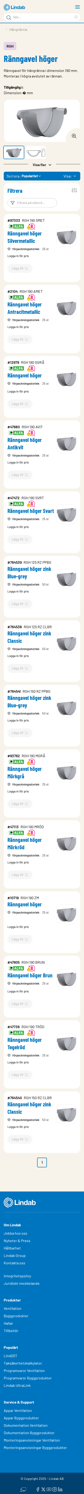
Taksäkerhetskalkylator (23, 1363)
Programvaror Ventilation (24, 1370)
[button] (14, 152)
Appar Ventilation (18, 1410)
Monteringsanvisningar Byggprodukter (35, 1447)
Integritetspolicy (17, 1276)
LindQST (10, 1355)
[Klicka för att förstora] (73, 135)
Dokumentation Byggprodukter (29, 1432)
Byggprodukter (16, 1316)
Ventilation (12, 1308)
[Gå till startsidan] (15, 7)
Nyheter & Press (17, 1240)
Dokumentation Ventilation (26, 1425)
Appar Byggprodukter (21, 1418)
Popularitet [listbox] (30, 176)
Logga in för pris (18, 256)
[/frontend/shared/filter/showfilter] (74, 190)
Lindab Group (15, 1255)
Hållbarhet (12, 1248)
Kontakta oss (14, 1263)
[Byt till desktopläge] (23, 1488)
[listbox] (75, 176)
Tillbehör (11, 1330)
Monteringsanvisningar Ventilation (32, 1440)
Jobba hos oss (15, 1233)
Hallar (8, 1323)
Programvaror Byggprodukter (28, 1378)
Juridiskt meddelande (22, 1283)
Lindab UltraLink (17, 1385)
